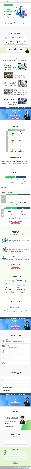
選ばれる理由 (20, 1)
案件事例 (22, 1)
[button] (5, 310)
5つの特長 (17, 1)
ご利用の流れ (26, 1)
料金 (24, 1)
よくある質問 (29, 1)
